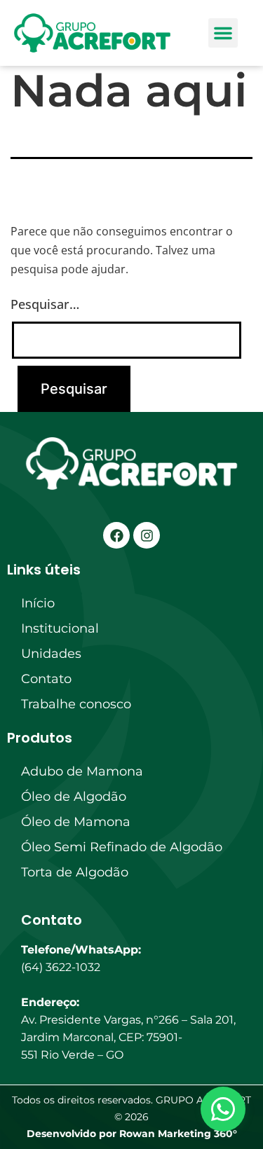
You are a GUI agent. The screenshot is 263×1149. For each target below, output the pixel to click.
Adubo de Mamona (82, 771)
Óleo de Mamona (75, 822)
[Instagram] (146, 535)
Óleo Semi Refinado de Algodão (121, 847)
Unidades (51, 653)
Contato (46, 679)
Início (38, 603)
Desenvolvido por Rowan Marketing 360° (132, 1133)
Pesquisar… (45, 304)
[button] (223, 33)
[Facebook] (116, 535)
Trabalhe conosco (76, 704)
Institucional (60, 628)
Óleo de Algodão (73, 796)
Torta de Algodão (74, 872)
